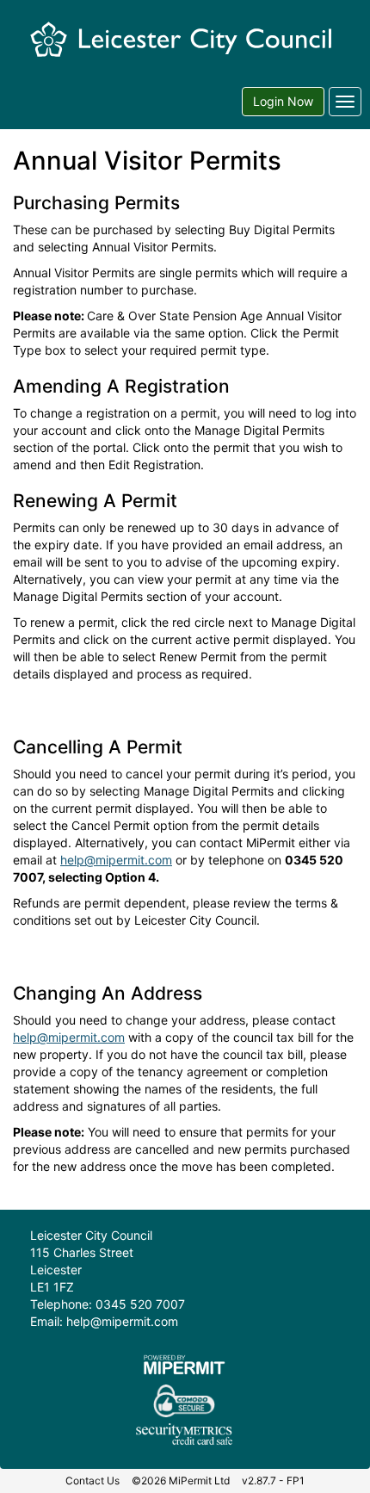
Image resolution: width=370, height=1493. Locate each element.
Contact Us (92, 1480)
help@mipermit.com (116, 859)
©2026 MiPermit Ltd (181, 1480)
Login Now (283, 101)
